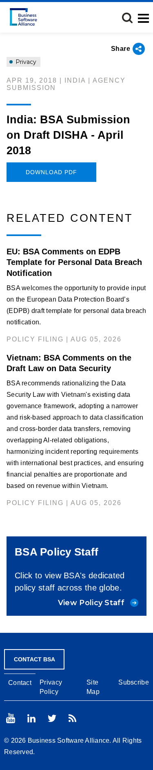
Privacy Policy (51, 687)
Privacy (25, 62)
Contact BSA (34, 659)
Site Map (93, 687)
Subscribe (133, 682)
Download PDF (51, 172)
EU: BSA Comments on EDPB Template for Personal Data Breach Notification (74, 262)
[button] (127, 18)
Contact (19, 682)
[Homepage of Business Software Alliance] (23, 17)
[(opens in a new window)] (10, 718)
